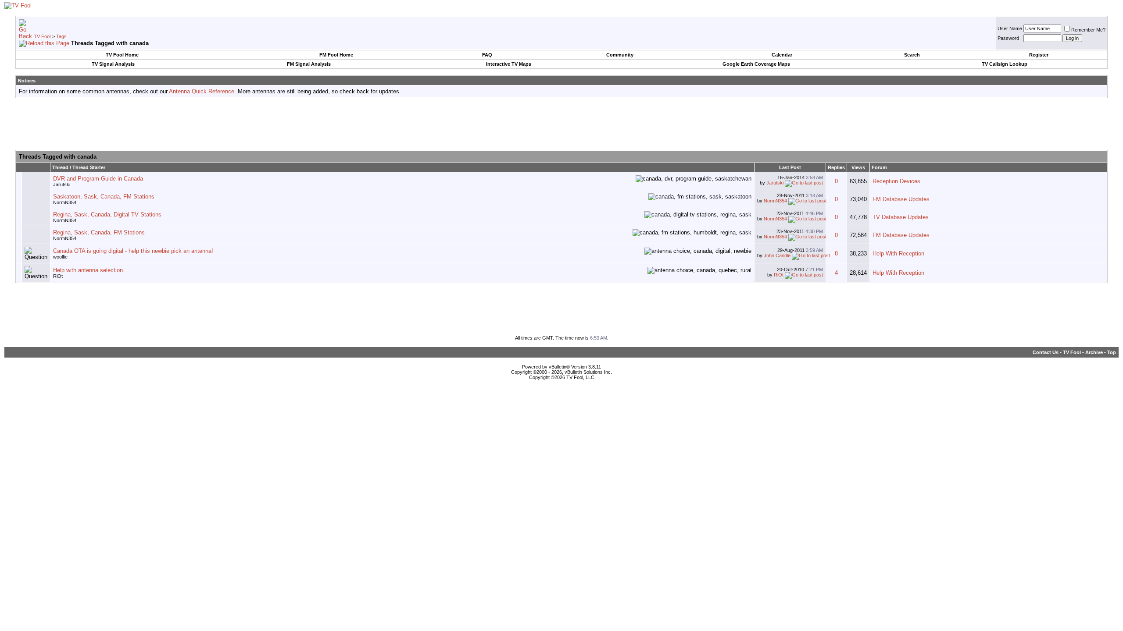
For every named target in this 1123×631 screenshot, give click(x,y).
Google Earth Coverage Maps (756, 64)
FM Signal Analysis (309, 64)
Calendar (782, 54)
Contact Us (1046, 352)
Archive (1094, 352)
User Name (1010, 28)
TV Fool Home (122, 54)
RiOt (58, 276)
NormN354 (64, 202)
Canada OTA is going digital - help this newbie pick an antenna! (133, 251)
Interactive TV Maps (508, 64)
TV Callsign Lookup (1004, 64)
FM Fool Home (336, 54)
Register (1038, 54)
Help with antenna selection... (90, 270)
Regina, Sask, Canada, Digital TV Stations (107, 214)
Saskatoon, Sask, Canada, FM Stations (103, 196)
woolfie (60, 256)
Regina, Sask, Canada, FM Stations (99, 232)
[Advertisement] (561, 124)
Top (1111, 352)
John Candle (777, 255)
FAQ (487, 54)
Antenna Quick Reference (201, 91)
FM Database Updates (901, 199)
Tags (61, 36)
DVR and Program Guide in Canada (98, 178)
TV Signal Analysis (113, 64)
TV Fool (42, 36)
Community (619, 54)
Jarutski (61, 184)
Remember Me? (1088, 29)
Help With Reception (898, 253)
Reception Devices (896, 181)
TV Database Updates (901, 217)
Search (912, 54)
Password (1008, 38)
